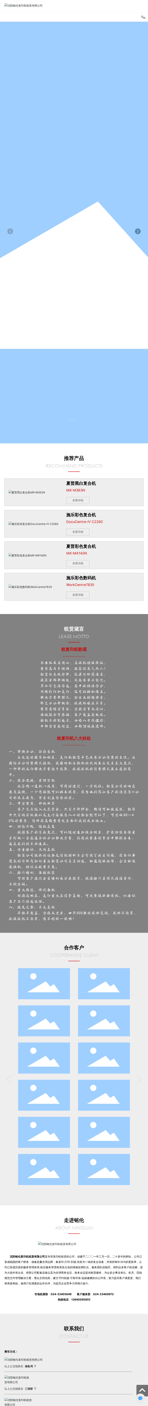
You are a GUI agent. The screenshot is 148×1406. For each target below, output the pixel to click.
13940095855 (80, 1299)
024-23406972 (103, 1294)
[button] (70, 420)
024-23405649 (61, 1294)
